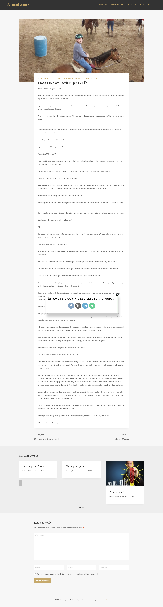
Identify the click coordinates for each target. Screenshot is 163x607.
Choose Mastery (122, 437)
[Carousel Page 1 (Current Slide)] (80, 507)
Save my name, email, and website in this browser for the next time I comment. (67, 574)
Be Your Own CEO (45, 78)
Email (71, 567)
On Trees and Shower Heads (46, 437)
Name (38, 567)
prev (20, 483)
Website (103, 567)
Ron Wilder (44, 88)
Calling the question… (78, 466)
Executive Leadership (64, 78)
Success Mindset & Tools (86, 78)
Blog (130, 4)
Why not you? (116, 492)
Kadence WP (102, 599)
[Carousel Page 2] (83, 507)
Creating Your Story (33, 466)
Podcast (137, 4)
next (142, 483)
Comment (40, 535)
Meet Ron (103, 4)
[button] (124, 5)
